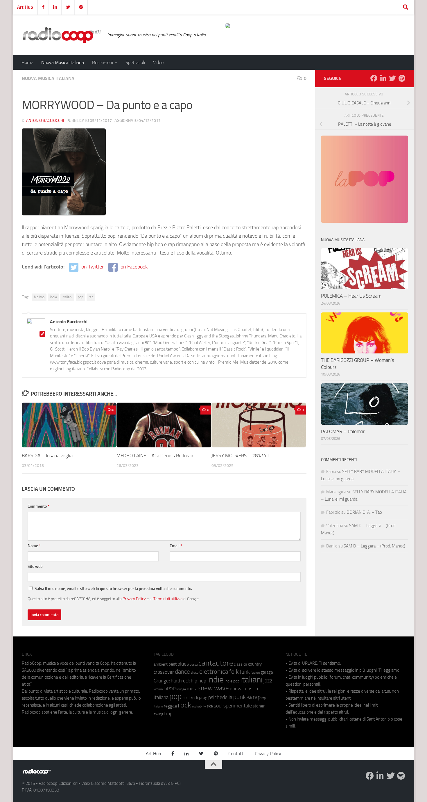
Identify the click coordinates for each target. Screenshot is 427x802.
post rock (190, 697)
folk (234, 671)
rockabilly (199, 706)
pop (80, 297)
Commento (38, 506)
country (255, 664)
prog (203, 697)
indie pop (232, 681)
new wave (215, 688)
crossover (164, 672)
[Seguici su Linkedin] (383, 78)
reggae (170, 706)
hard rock (180, 681)
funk (245, 672)
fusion (255, 672)
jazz (267, 680)
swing (158, 714)
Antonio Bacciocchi (45, 120)
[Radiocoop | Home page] (61, 35)
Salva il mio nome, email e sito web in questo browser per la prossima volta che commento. (113, 588)
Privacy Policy (134, 598)
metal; (193, 688)
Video (158, 62)
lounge (181, 689)
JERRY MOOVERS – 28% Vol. (240, 455)
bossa (194, 664)
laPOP (169, 688)
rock (184, 704)
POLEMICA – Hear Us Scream (351, 296)
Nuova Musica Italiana (62, 62)
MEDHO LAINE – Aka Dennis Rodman (154, 455)
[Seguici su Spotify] (401, 78)
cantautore (215, 663)
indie (53, 297)
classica (240, 664)
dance (182, 671)
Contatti (236, 753)
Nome (34, 545)
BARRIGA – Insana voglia (47, 455)
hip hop (39, 297)
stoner (259, 706)
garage (267, 672)
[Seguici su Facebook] (373, 78)
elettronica (213, 671)
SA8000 (29, 670)
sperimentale (237, 706)
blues (183, 664)
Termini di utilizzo (167, 598)
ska (210, 706)
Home (27, 62)
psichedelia (220, 697)
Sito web (35, 566)
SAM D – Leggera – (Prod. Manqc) (374, 546)
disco (194, 673)
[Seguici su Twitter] (392, 78)
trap (168, 713)
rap (91, 297)
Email (176, 545)
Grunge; (162, 681)
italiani (67, 297)
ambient (161, 664)
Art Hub (25, 7)
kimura (158, 689)
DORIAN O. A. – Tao (364, 512)
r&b (249, 698)
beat (172, 664)
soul (218, 706)
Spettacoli (135, 62)
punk (239, 696)
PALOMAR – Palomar (343, 431)
